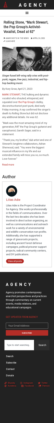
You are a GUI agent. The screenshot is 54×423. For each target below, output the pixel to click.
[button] (27, 12)
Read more (8, 164)
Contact (10, 369)
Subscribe (11, 362)
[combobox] (19, 345)
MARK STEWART (11, 94)
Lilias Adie (13, 199)
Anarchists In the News (17, 38)
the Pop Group (26, 102)
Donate (10, 375)
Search (9, 356)
